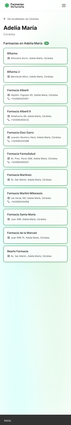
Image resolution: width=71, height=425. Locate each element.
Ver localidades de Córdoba (23, 18)
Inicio (7, 420)
